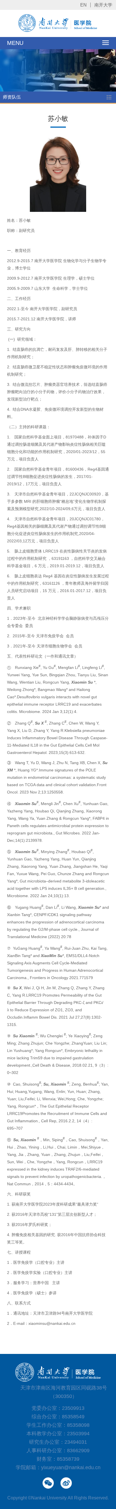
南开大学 (103, 5)
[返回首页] (58, 31)
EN (83, 5)
